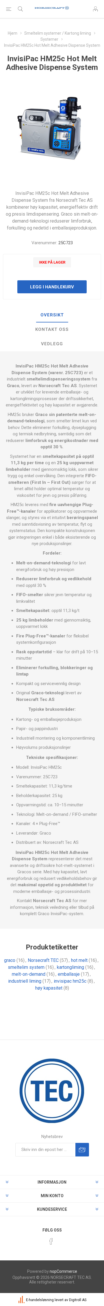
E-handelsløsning (40, 1300)
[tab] (52, 315)
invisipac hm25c (70, 981)
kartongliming (70, 967)
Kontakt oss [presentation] (52, 329)
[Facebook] (51, 1241)
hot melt (79, 960)
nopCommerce (63, 1271)
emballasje (69, 974)
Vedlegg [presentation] (52, 343)
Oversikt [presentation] (52, 315)
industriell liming (24, 981)
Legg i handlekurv (52, 287)
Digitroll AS (77, 1300)
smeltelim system (26, 967)
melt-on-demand (28, 974)
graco (9, 960)
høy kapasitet (48, 988)
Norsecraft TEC (43, 960)
